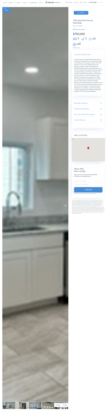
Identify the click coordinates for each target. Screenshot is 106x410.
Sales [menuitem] (4, 2)
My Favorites (68, 2)
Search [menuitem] (24, 2)
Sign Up (85, 2)
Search (100, 2)
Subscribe (88, 189)
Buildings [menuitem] (18, 2)
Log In (80, 2)
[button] (88, 148)
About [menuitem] (40, 2)
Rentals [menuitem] (11, 2)
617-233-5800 (93, 2)
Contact (76, 2)
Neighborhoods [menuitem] (33, 2)
